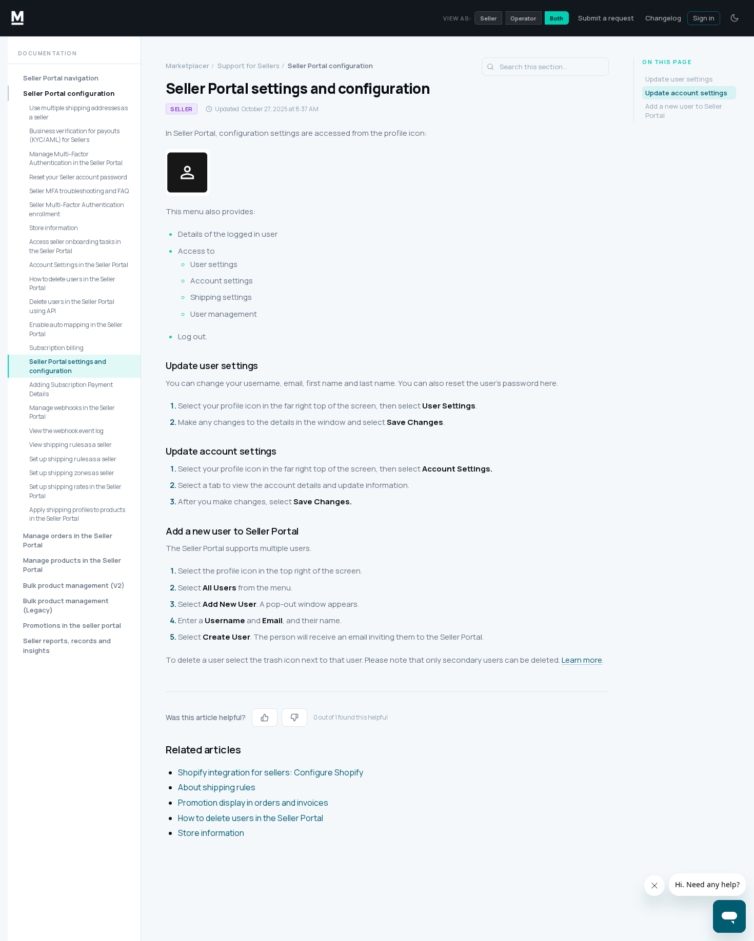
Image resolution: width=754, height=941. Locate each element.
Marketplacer (187, 65)
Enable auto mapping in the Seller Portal (76, 329)
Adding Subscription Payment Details (71, 389)
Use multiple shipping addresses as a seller (78, 112)
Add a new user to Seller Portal (683, 110)
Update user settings (678, 79)
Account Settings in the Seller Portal (78, 264)
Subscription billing (56, 347)
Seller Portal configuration (68, 93)
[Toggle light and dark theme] (734, 18)
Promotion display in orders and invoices (253, 802)
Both (556, 18)
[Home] (17, 18)
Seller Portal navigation (60, 78)
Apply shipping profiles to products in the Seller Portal (77, 514)
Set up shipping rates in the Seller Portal (75, 491)
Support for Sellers (248, 65)
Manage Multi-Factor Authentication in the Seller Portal (76, 158)
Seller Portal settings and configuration (67, 366)
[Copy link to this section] (157, 365)
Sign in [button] (704, 18)
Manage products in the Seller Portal (72, 565)
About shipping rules (216, 787)
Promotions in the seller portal (72, 625)
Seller (488, 18)
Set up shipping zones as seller (71, 472)
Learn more (582, 659)
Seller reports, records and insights (67, 646)
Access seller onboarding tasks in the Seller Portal (75, 246)
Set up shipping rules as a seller (72, 459)
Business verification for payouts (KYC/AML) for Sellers (74, 135)
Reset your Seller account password (78, 177)
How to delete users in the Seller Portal (72, 283)
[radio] (264, 717)
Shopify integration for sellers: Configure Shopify (270, 772)
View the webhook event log (66, 430)
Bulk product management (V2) (74, 585)
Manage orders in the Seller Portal (67, 540)
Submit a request (606, 18)
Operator (523, 18)
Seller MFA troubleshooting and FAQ (79, 191)
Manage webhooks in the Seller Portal (72, 412)
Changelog (663, 18)
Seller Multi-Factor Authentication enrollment (76, 209)
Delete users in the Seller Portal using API (71, 306)
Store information (53, 227)
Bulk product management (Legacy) (66, 605)
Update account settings (686, 92)
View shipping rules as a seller (70, 444)
